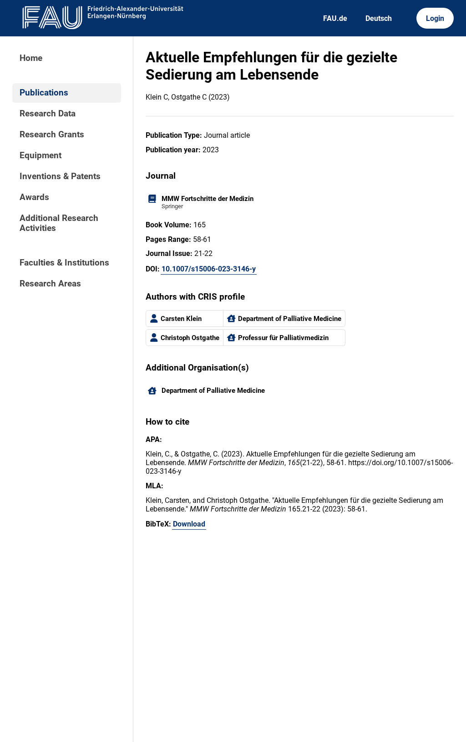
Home (31, 58)
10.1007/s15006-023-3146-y (209, 269)
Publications (44, 93)
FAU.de (335, 18)
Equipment (40, 155)
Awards (34, 197)
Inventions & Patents (60, 176)
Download (189, 524)
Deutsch (378, 18)
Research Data (48, 114)
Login (435, 18)
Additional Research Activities (59, 223)
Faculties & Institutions (64, 263)
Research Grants (52, 135)
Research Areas (50, 284)
